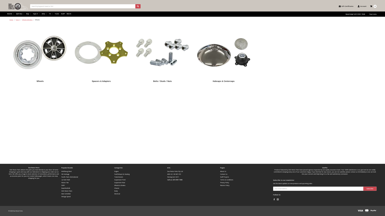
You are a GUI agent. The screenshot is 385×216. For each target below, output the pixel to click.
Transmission (118, 177)
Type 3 (35, 14)
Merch (69, 14)
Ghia (43, 14)
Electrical (117, 194)
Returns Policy (224, 185)
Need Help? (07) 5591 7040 (355, 14)
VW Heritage (65, 174)
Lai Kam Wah (65, 180)
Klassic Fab (65, 183)
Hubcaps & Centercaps (224, 81)
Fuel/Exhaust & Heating (122, 174)
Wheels (40, 81)
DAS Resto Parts (66, 191)
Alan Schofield (65, 194)
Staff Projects (224, 177)
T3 (50, 14)
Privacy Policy (224, 183)
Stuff (63, 14)
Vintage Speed (66, 197)
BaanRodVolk (65, 188)
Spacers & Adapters (101, 81)
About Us (223, 171)
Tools (57, 14)
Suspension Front (120, 180)
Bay (27, 14)
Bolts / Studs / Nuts (162, 81)
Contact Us (223, 174)
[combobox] (85, 6)
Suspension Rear (119, 183)
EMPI (63, 185)
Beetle (9, 14)
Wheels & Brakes (119, 185)
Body (116, 191)
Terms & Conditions (226, 180)
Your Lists (373, 14)
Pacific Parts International (69, 177)
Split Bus (19, 14)
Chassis (116, 188)
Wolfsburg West (66, 171)
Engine (116, 171)
